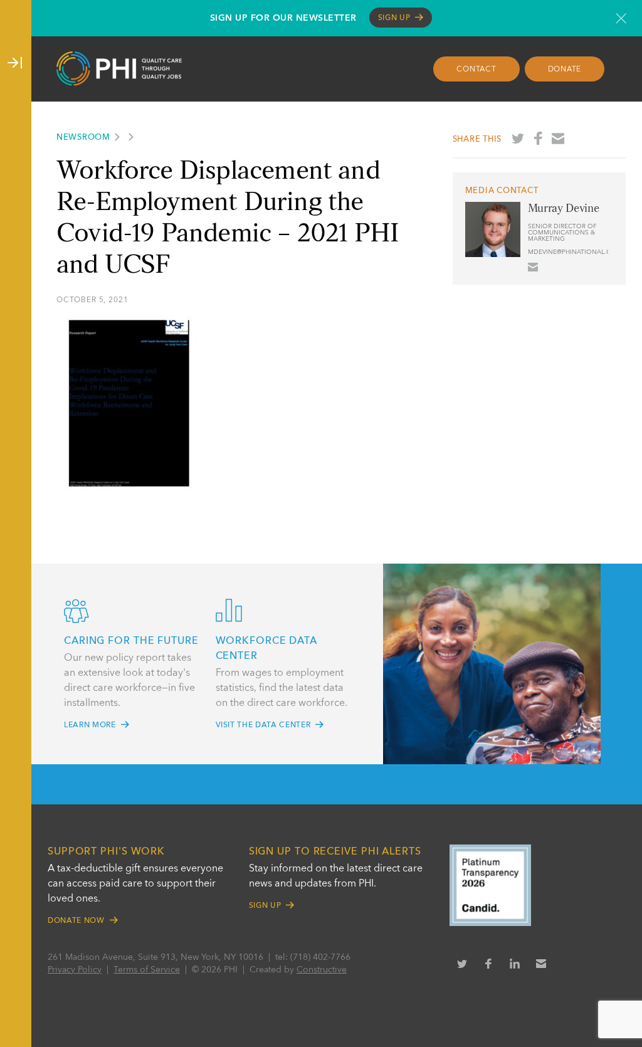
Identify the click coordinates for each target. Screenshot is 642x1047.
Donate (565, 69)
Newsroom (83, 138)
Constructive (322, 969)
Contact (476, 69)
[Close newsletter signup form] (621, 18)
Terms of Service (146, 969)
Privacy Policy (75, 969)
